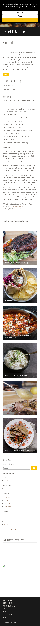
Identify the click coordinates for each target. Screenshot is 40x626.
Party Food (7, 507)
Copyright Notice (8, 615)
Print (5, 74)
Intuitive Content (8, 600)
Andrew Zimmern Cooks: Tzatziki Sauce (20, 360)
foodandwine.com (17, 206)
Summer (7, 521)
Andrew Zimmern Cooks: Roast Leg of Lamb (20, 435)
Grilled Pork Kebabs (20, 285)
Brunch (6, 500)
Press (4, 612)
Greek (6, 480)
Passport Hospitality (9, 606)
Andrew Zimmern (10, 48)
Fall (5, 515)
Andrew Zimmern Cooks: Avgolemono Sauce (20, 398)
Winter (6, 524)
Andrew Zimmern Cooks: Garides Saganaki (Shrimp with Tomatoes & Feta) (20, 323)
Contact (5, 609)
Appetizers (7, 497)
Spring (6, 518)
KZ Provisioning (7, 603)
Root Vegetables (9, 489)
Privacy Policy (7, 617)
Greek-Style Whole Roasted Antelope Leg (20, 248)
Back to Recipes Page (9, 529)
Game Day (7, 503)
